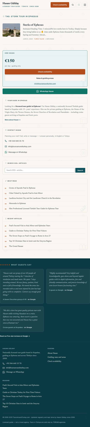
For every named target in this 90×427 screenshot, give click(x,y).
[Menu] (84, 4)
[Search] (72, 4)
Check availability (60, 5)
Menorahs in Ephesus (17, 203)
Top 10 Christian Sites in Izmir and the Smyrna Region (30, 241)
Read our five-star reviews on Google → (15, 336)
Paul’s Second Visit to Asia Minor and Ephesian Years (29, 226)
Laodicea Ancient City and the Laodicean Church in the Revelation (34, 198)
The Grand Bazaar (16, 246)
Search (80, 170)
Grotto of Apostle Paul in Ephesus (22, 188)
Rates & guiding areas (45, 78)
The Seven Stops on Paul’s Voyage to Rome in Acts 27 (30, 236)
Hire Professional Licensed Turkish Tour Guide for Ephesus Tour (34, 209)
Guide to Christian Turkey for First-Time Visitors (28, 231)
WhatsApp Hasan (47, 91)
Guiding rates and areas (57, 357)
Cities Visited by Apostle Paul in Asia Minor (26, 193)
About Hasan (53, 353)
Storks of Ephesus (33, 25)
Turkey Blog (39, 39)
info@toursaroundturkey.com (45, 83)
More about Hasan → (13, 120)
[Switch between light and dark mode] (78, 4)
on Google (32, 299)
